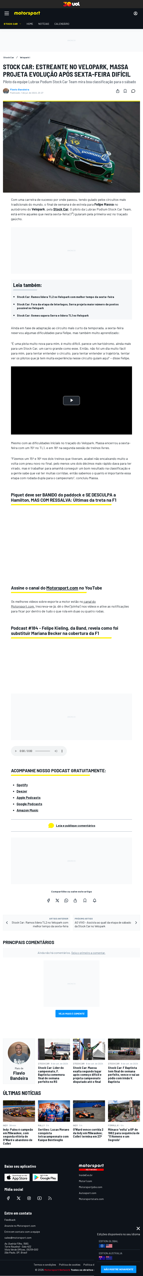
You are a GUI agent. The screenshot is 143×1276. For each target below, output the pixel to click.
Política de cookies (69, 1264)
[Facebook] (48, 900)
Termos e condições (45, 1264)
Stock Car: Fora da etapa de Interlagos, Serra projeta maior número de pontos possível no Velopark (68, 306)
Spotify (22, 785)
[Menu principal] (7, 13)
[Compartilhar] (117, 91)
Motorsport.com (62, 587)
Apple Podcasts (29, 798)
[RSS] (50, 1198)
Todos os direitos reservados (89, 1269)
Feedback (9, 1219)
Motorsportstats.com (91, 1198)
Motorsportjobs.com (90, 1187)
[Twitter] (57, 900)
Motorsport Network (57, 1269)
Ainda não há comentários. (71, 952)
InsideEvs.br (86, 1175)
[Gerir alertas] (94, 900)
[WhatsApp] (66, 900)
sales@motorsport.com (17, 1237)
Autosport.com (87, 1192)
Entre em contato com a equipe (22, 1231)
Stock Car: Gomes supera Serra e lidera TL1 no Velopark (53, 315)
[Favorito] (125, 91)
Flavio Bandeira (19, 89)
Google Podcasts (29, 804)
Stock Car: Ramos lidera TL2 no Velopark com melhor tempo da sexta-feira (65, 296)
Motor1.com (85, 1181)
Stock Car (60, 209)
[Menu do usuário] (135, 13)
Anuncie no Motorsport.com (20, 1225)
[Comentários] (134, 91)
